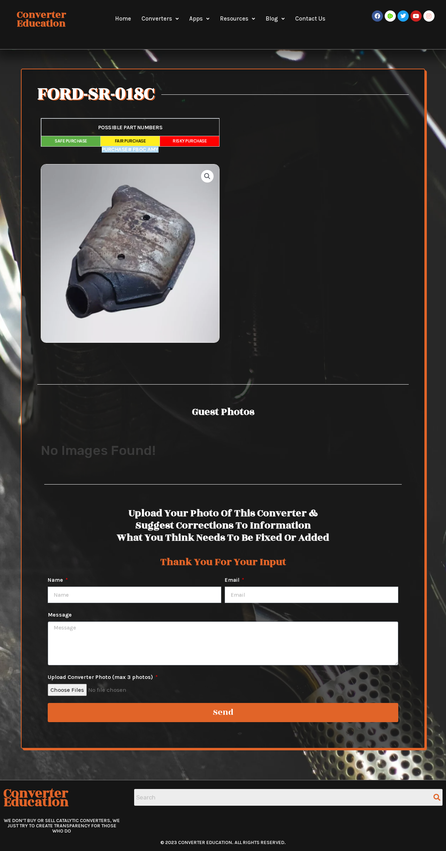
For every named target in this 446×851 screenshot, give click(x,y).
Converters (156, 18)
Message (60, 614)
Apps (196, 18)
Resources (234, 18)
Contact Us (310, 18)
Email (233, 580)
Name (56, 580)
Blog (272, 18)
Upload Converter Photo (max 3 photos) (101, 677)
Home (123, 18)
